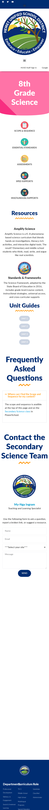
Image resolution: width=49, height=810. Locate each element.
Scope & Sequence (24, 131)
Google (45, 68)
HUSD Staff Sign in (29, 68)
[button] (25, 5)
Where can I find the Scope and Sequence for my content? (24, 395)
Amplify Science (24, 228)
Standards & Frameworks (24, 277)
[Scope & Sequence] (24, 125)
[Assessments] (24, 159)
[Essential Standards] (24, 142)
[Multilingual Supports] (24, 192)
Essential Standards (24, 148)
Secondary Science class (17, 411)
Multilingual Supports (24, 198)
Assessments (24, 165)
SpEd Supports (24, 181)
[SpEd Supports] (24, 175)
